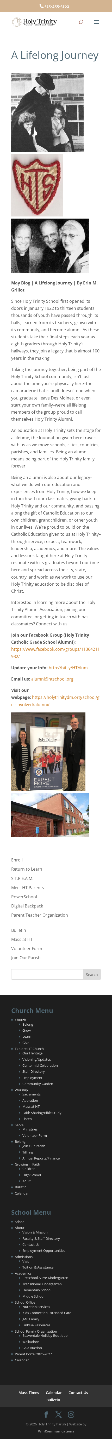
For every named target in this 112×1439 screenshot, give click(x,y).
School (20, 1221)
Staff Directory (33, 1071)
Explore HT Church (29, 1048)
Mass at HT (22, 939)
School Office (25, 1302)
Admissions (24, 1256)
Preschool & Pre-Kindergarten (45, 1277)
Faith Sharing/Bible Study (41, 1112)
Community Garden (37, 1083)
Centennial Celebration (40, 1065)
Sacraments (31, 1094)
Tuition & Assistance (37, 1267)
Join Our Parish (26, 958)
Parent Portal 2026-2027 (33, 1354)
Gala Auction (32, 1347)
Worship (21, 1090)
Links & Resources (36, 1325)
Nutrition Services (36, 1306)
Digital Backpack (27, 906)
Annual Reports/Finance (41, 1158)
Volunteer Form (26, 948)
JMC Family (30, 1319)
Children (28, 1168)
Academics (23, 1273)
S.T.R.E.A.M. (22, 878)
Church (20, 1020)
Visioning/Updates (36, 1059)
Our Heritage (32, 1053)
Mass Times (28, 1392)
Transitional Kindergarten (42, 1284)
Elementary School (36, 1290)
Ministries (30, 1129)
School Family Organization (36, 1331)
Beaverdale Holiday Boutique (44, 1335)
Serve (19, 1125)
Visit (25, 1261)
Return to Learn (26, 869)
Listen (27, 1118)
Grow (26, 1030)
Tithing (27, 1152)
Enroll (17, 860)
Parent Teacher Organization (39, 915)
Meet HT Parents (27, 887)
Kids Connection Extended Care (46, 1312)
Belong (27, 1024)
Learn (26, 1036)
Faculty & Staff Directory (41, 1238)
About (19, 1227)
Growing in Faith (27, 1164)
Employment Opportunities (43, 1250)
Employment (32, 1077)
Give (25, 1042)
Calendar (22, 1193)
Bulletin (18, 930)
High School (31, 1175)
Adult (26, 1181)
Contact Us (30, 1244)
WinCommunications (56, 1431)
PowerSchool (24, 897)
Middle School (33, 1296)
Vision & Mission (35, 1232)
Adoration (30, 1100)
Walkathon (30, 1341)
